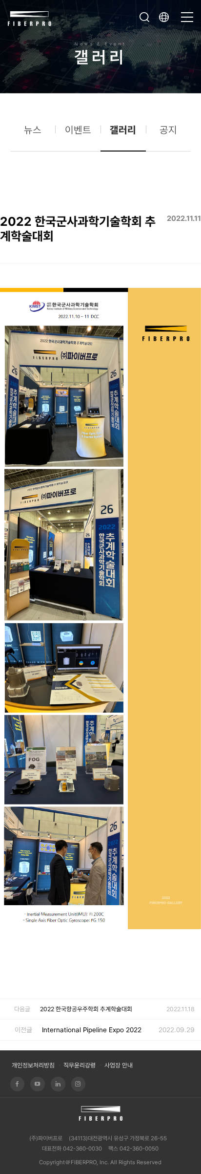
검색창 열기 (144, 17)
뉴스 (32, 130)
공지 (168, 130)
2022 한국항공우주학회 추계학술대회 (86, 1009)
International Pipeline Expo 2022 (91, 1030)
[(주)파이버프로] (30, 17)
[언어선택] (166, 17)
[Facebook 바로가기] (17, 1084)
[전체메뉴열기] (187, 12)
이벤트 (78, 130)
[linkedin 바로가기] (58, 1084)
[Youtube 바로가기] (37, 1084)
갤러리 (123, 130)
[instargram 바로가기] (78, 1084)
